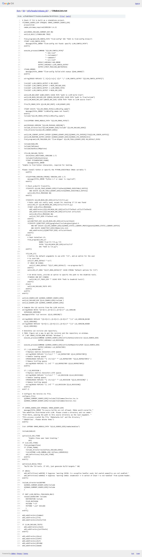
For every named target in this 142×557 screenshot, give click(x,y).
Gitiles (13, 553)
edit (68, 16)
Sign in (137, 3)
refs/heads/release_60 (37, 10)
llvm (19, 10)
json (138, 553)
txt (132, 553)
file (62, 16)
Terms (25, 553)
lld (24, 10)
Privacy (19, 553)
